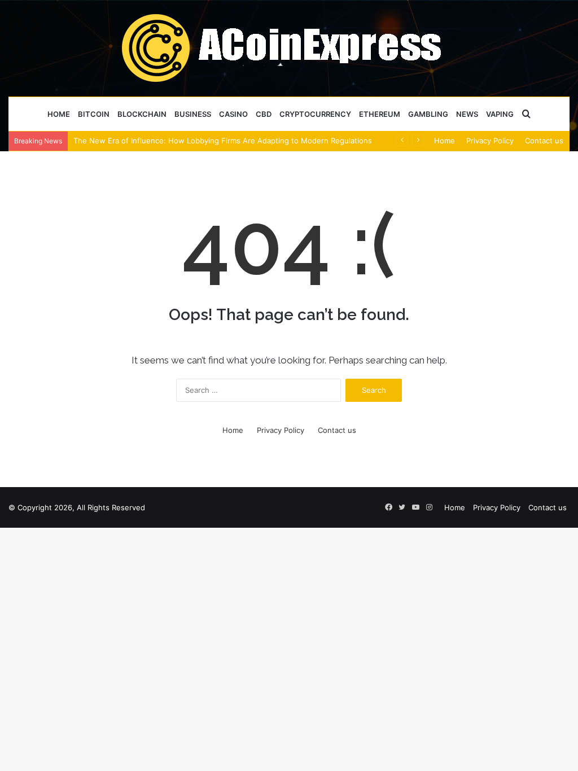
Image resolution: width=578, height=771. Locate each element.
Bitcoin (94, 114)
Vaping (500, 114)
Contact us (544, 140)
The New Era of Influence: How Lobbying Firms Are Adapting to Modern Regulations (222, 140)
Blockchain (142, 114)
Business (192, 114)
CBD (264, 114)
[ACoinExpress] (289, 48)
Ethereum (379, 114)
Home (58, 114)
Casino (233, 114)
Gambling (428, 114)
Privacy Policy (490, 140)
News (467, 114)
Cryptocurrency (315, 114)
